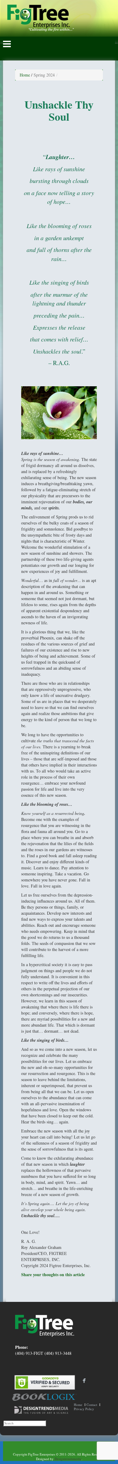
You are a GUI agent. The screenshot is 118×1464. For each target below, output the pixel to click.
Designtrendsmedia (68, 1458)
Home (25, 75)
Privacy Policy (84, 1409)
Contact (92, 1404)
